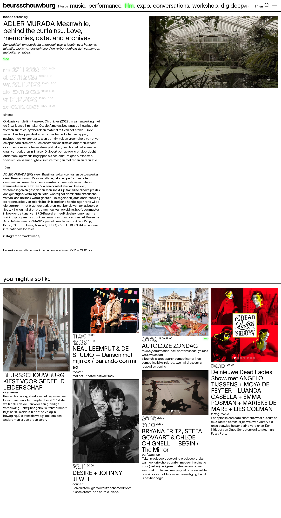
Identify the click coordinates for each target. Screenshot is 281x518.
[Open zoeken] (267, 5)
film (129, 5)
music (77, 5)
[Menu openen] (274, 5)
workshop (205, 5)
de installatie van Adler (30, 250)
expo (143, 5)
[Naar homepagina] (30, 5)
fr (258, 6)
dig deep (235, 5)
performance (104, 5)
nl (255, 6)
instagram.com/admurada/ (21, 236)
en (261, 6)
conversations (171, 5)
